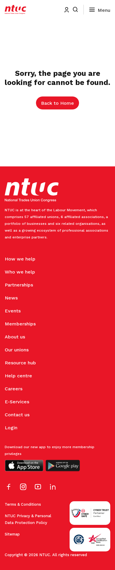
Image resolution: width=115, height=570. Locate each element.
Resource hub (20, 363)
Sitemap (12, 534)
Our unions (17, 350)
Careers (13, 389)
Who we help (20, 272)
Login (11, 427)
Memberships (20, 324)
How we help (20, 259)
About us (15, 337)
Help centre (18, 376)
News (11, 298)
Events (13, 311)
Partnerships (19, 285)
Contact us (17, 414)
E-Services (17, 401)
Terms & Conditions (23, 504)
